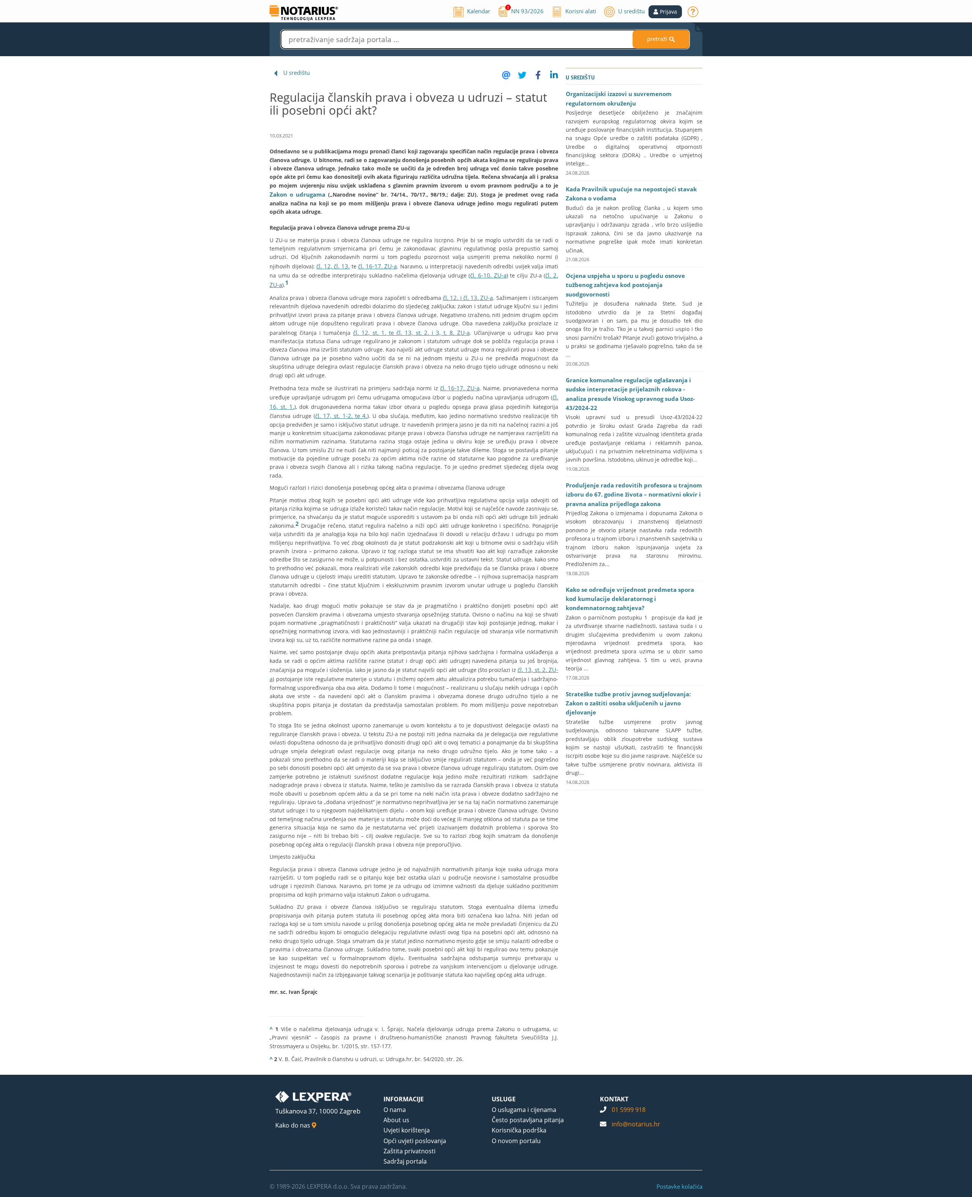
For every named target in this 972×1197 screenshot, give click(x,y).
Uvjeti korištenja (406, 1130)
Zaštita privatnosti (409, 1151)
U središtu (296, 72)
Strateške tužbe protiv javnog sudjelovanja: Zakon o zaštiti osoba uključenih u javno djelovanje (628, 703)
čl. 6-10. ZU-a (488, 275)
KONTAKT (614, 1099)
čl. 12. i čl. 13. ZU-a (468, 297)
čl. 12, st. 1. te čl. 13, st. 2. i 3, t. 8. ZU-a (411, 332)
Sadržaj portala (405, 1161)
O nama (394, 1110)
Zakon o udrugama (297, 194)
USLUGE (504, 1099)
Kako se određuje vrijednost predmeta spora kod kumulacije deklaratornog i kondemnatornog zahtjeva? (630, 599)
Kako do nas (293, 1125)
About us (396, 1120)
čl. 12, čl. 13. (333, 266)
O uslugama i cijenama (524, 1110)
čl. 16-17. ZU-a (377, 266)
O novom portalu (516, 1141)
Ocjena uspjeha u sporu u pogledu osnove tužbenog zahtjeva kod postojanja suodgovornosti (625, 285)
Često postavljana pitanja (528, 1120)
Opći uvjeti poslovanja (414, 1141)
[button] (665, 11)
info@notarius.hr (636, 1124)
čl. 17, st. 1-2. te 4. (341, 416)
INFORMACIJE (403, 1099)
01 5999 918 (628, 1110)
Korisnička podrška (519, 1130)
